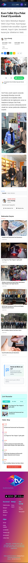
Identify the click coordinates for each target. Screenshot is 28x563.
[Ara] (21, 4)
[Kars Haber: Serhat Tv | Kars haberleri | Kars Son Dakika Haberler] (4, 4)
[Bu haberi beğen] (6, 78)
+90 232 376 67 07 (16, 559)
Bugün (6, 401)
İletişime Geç (21, 208)
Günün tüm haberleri (13, 467)
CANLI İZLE (6, 538)
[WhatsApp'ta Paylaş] (11, 53)
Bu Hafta (14, 401)
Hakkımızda (6, 505)
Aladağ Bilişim (20, 556)
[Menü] (25, 4)
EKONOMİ (6, 535)
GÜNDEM (5, 530)
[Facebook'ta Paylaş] (5, 53)
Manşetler (22, 511)
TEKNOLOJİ (6, 532)
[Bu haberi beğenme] (11, 78)
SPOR (4, 523)
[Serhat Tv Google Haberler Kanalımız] (2, 53)
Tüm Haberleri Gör (9, 208)
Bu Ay (21, 401)
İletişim (5, 508)
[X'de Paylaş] (8, 53)
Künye (4, 515)
